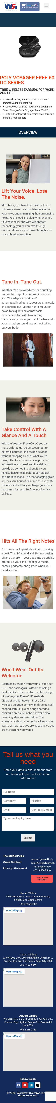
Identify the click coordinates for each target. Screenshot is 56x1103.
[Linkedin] (31, 1085)
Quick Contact (12, 862)
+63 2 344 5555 (28, 965)
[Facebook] (18, 1085)
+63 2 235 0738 (28, 1029)
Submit (28, 838)
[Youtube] (25, 1085)
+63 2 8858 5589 (28, 904)
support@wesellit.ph (42, 859)
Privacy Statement (15, 868)
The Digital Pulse (13, 856)
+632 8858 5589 (42, 866)
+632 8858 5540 (42, 870)
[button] (46, 5)
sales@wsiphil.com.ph (43, 863)
